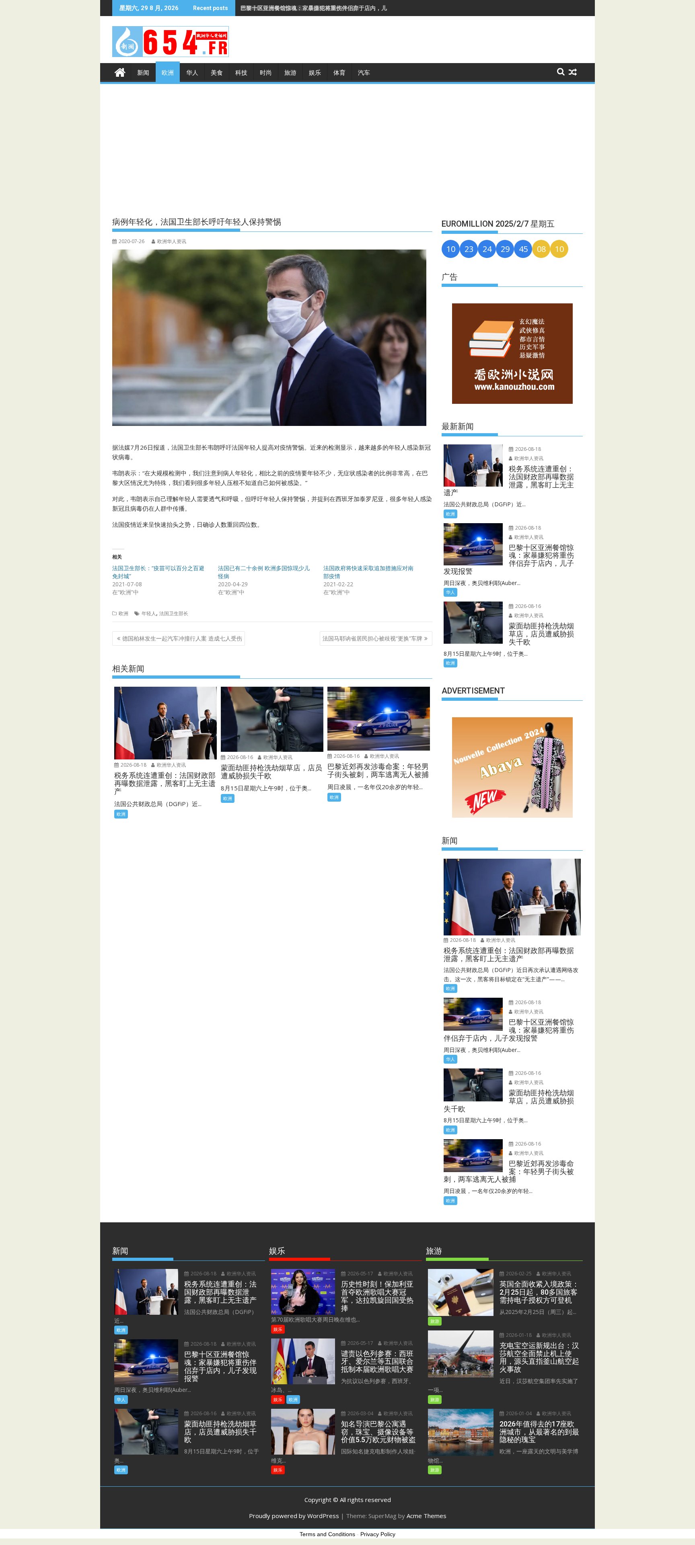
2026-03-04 (359, 1413)
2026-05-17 (359, 1273)
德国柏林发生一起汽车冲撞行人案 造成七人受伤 (182, 638)
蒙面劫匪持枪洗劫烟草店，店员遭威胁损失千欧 (300, 8)
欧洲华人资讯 (171, 241)
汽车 (364, 72)
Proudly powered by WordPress (294, 1516)
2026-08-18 (132, 764)
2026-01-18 (518, 1335)
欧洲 (168, 72)
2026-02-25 (518, 1273)
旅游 (290, 72)
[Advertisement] (347, 145)
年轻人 (149, 613)
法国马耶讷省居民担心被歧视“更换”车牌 (372, 638)
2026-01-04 (518, 1413)
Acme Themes (426, 1516)
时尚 (266, 72)
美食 (217, 72)
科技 (241, 72)
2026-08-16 (239, 757)
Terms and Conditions (327, 1534)
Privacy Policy (377, 1534)
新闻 (143, 72)
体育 (339, 72)
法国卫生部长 (173, 613)
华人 (192, 72)
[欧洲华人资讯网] (120, 71)
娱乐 (315, 72)
